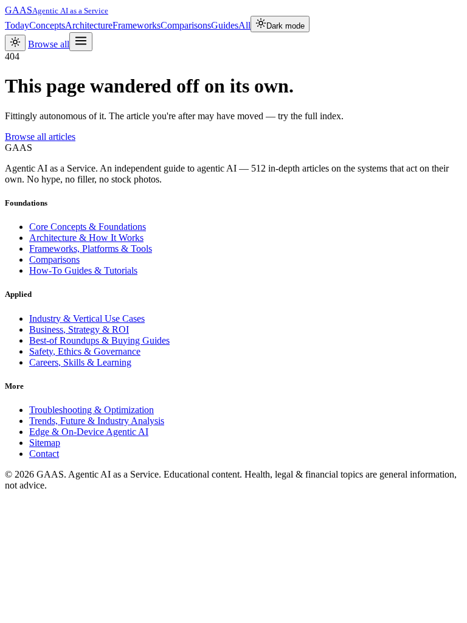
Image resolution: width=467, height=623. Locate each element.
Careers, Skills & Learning (80, 362)
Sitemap (44, 442)
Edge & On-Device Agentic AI (88, 431)
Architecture (88, 25)
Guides (224, 25)
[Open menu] (80, 41)
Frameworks (136, 25)
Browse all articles (40, 136)
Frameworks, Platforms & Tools (90, 248)
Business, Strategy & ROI (79, 329)
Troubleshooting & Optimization (91, 410)
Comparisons (186, 25)
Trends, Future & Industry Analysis (96, 421)
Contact (44, 453)
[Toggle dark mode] (15, 43)
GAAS (56, 10)
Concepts (47, 25)
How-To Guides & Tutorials (83, 270)
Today (17, 25)
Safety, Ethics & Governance (84, 351)
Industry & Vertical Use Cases (87, 318)
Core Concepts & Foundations (87, 226)
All (244, 25)
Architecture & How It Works (86, 237)
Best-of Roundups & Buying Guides (99, 340)
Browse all (48, 44)
